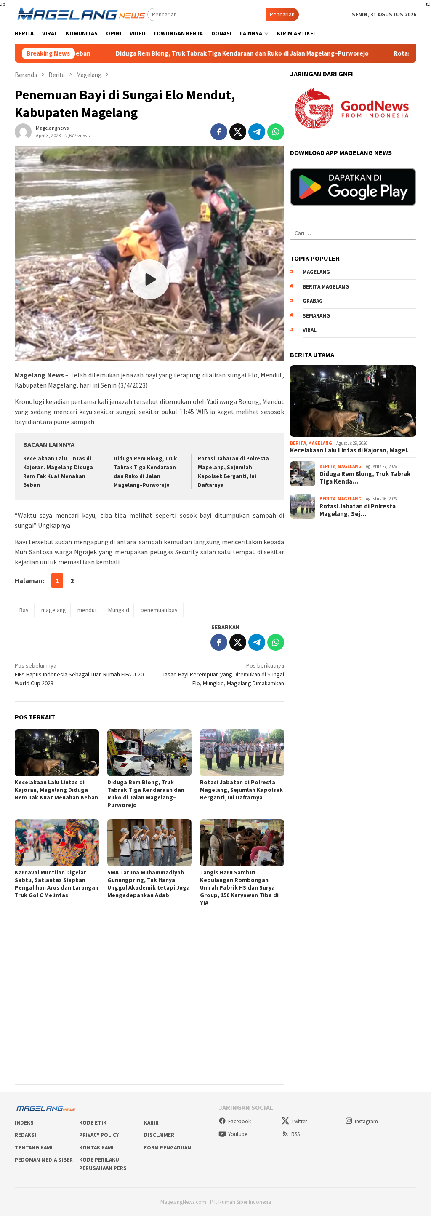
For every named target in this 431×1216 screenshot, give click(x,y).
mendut (87, 610)
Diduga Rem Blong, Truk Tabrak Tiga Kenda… (364, 477)
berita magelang (326, 286)
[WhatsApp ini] (275, 131)
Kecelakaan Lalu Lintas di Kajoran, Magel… (351, 450)
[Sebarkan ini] (218, 131)
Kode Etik (92, 1122)
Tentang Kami (34, 1147)
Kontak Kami (96, 1147)
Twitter (299, 1121)
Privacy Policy (99, 1134)
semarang (316, 315)
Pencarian (282, 14)
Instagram (366, 1121)
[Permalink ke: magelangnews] (23, 131)
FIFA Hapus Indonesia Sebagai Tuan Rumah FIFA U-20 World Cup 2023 (79, 674)
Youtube (237, 1134)
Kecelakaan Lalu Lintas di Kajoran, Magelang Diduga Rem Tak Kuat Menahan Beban (56, 789)
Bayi (24, 610)
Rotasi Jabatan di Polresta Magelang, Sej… (357, 510)
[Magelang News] (81, 14)
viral (310, 330)
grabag (313, 301)
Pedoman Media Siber (44, 1159)
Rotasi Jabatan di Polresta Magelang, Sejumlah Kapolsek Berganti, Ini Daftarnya (241, 789)
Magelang (320, 443)
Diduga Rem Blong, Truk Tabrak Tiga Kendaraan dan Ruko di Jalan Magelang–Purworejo (198, 53)
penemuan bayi (160, 610)
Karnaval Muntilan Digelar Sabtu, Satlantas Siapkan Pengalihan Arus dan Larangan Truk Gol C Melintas (56, 884)
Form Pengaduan (167, 1147)
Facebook (239, 1121)
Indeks (24, 1122)
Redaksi (25, 1134)
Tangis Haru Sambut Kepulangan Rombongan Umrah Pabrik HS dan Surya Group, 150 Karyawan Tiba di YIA (239, 887)
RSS (295, 1134)
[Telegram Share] (256, 131)
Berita (298, 443)
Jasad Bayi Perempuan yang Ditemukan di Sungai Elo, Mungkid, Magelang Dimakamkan (223, 674)
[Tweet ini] (237, 131)
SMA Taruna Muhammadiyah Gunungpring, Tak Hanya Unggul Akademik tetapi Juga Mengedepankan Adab (148, 884)
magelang (53, 610)
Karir (151, 1122)
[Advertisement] (149, 980)
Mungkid (118, 610)
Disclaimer (159, 1134)
